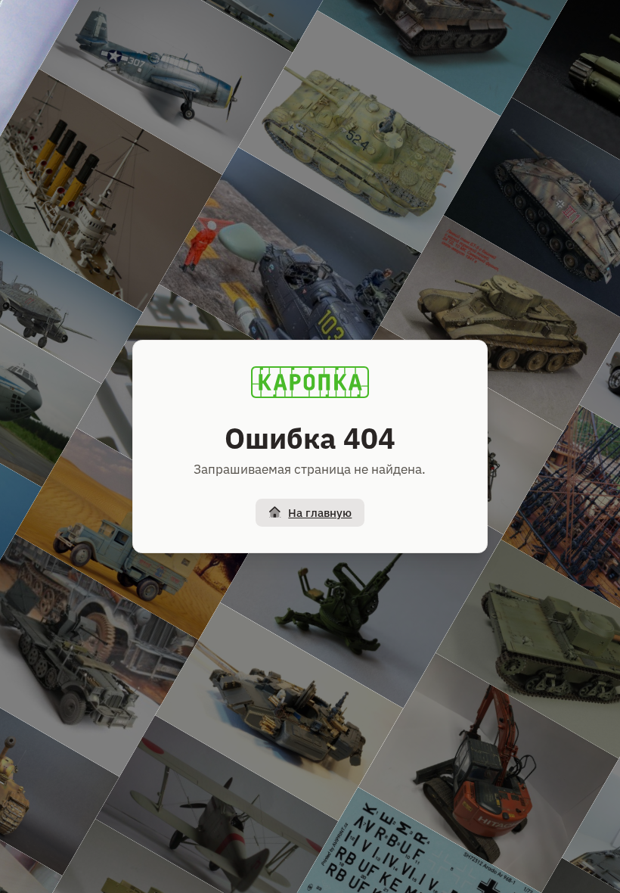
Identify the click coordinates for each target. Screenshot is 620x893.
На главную (320, 513)
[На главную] (310, 382)
